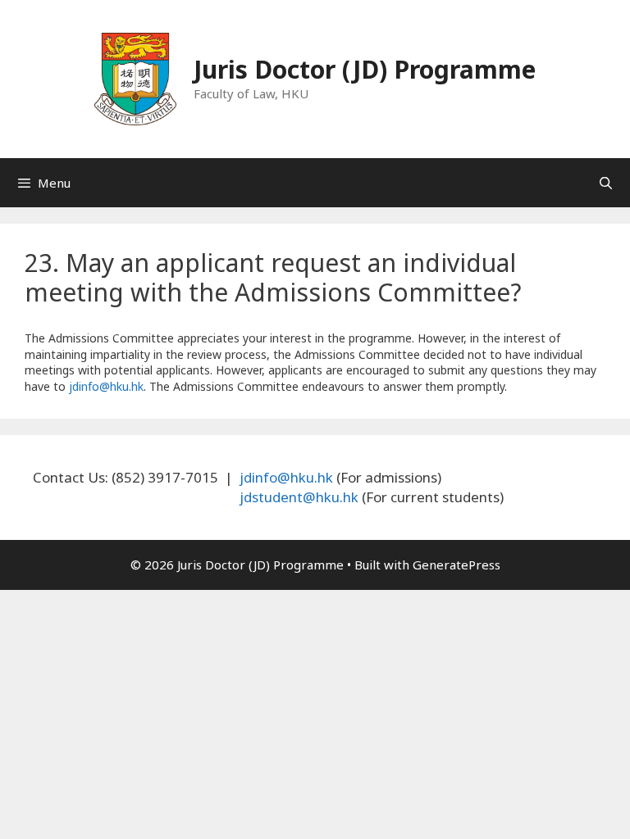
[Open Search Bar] (606, 182)
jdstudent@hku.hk (299, 497)
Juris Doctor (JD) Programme (365, 69)
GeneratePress (456, 564)
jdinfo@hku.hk (106, 386)
